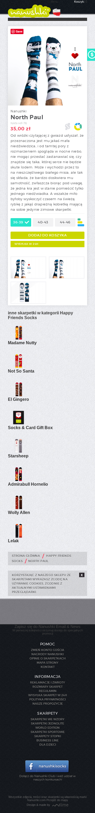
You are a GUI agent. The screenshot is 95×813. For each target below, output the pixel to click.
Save (19, 31)
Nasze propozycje (47, 703)
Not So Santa (21, 371)
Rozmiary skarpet (47, 686)
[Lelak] (18, 537)
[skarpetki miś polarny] (66, 277)
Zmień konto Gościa (47, 650)
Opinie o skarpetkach (48, 658)
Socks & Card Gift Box (30, 427)
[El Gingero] (18, 395)
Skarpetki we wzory (47, 719)
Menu (54, 1)
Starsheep (18, 456)
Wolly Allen (19, 512)
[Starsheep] (18, 452)
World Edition (47, 727)
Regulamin (47, 691)
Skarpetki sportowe (48, 732)
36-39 (18, 222)
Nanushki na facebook (48, 766)
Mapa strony (47, 662)
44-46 (65, 222)
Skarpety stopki (47, 736)
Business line (47, 740)
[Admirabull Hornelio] (18, 480)
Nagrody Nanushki (47, 654)
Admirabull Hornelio (28, 484)
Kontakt (48, 667)
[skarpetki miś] (28, 277)
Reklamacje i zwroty (47, 682)
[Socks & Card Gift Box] (18, 423)
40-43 (43, 222)
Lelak (13, 541)
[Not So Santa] (18, 367)
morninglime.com (60, 805)
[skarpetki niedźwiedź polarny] (28, 302)
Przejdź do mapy (57, 800)
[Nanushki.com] (29, 9)
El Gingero (18, 399)
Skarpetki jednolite (47, 723)
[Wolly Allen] (18, 508)
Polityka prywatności (47, 699)
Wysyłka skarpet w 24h (47, 695)
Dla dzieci (47, 744)
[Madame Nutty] (18, 339)
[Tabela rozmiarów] (81, 222)
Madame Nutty (22, 343)
